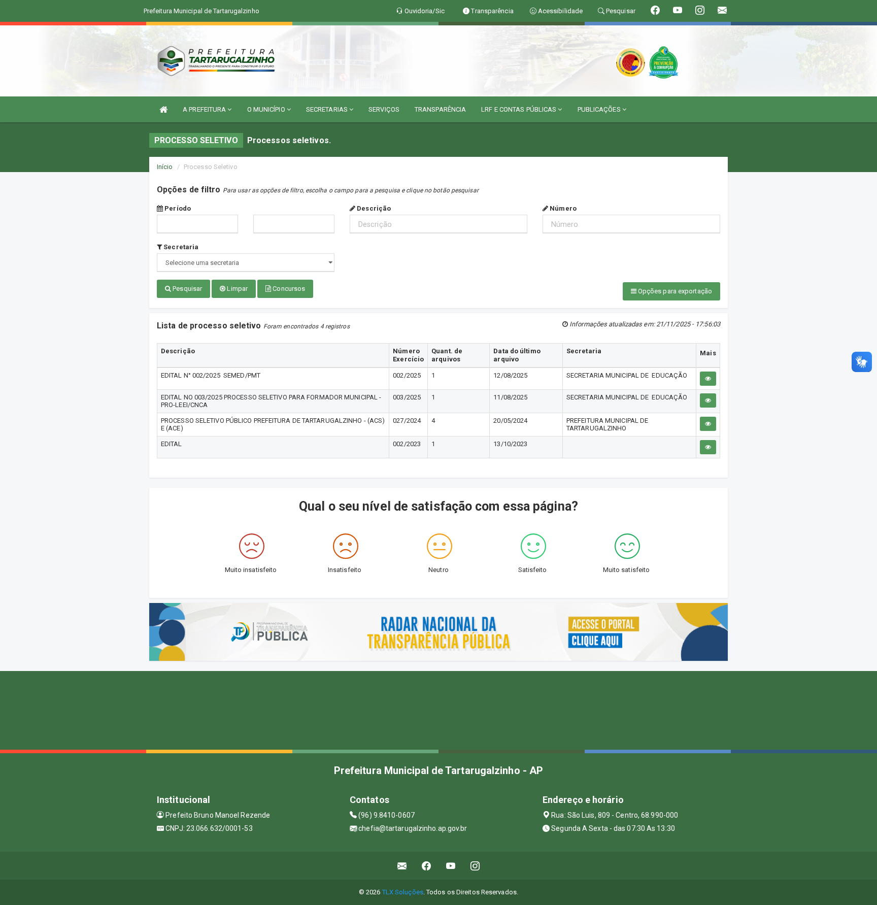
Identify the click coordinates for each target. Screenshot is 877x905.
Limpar (236, 288)
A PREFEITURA (205, 109)
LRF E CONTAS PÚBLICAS (519, 109)
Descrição (373, 208)
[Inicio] (163, 109)
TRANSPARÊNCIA (440, 109)
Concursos (288, 288)
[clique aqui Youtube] (451, 866)
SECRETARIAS (327, 109)
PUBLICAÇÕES (600, 109)
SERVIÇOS (383, 109)
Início (165, 167)
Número (562, 208)
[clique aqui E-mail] (402, 866)
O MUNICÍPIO (267, 109)
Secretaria (180, 247)
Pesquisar (186, 288)
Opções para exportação (674, 291)
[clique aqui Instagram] (475, 866)
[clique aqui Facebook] (426, 866)
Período (177, 208)
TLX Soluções (402, 892)
